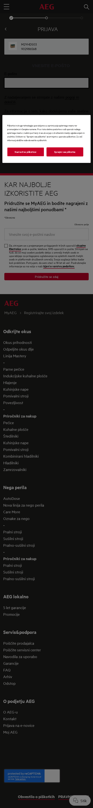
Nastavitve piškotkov (25, 151)
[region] (46, 139)
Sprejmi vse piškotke (64, 151)
